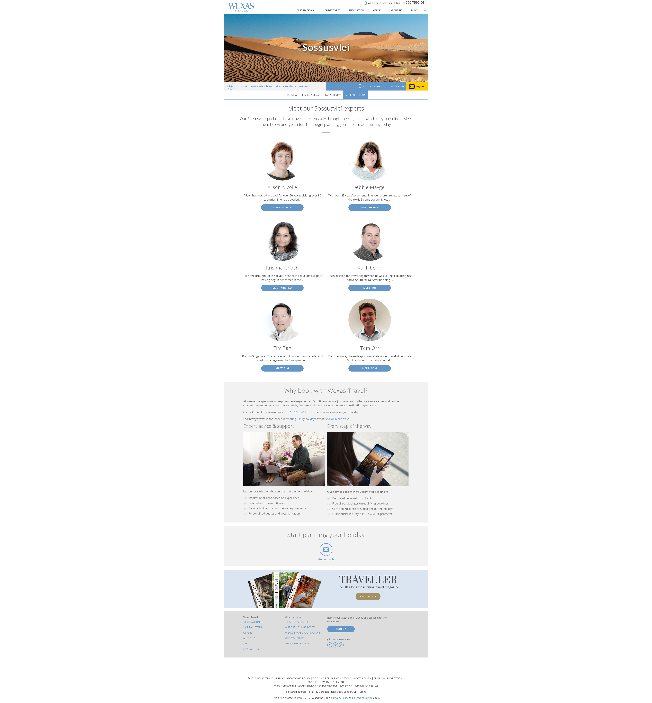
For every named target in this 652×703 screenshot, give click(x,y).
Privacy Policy (340, 697)
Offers (247, 632)
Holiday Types (252, 627)
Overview (291, 94)
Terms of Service (363, 697)
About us (249, 638)
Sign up (341, 628)
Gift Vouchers (294, 638)
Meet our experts (356, 94)
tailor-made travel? (339, 419)
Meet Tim (282, 368)
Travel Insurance (296, 622)
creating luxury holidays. (301, 419)
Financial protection (388, 678)
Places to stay (332, 94)
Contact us (251, 649)
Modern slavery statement (326, 681)
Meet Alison (282, 207)
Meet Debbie (369, 207)
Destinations (252, 622)
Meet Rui (369, 287)
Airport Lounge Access (300, 627)
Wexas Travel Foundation (302, 632)
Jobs (246, 643)
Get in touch (326, 559)
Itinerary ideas (310, 94)
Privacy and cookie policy (293, 678)
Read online (368, 596)
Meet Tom (369, 368)
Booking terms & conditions (332, 678)
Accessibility (363, 678)
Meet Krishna (282, 287)
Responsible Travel (298, 643)
